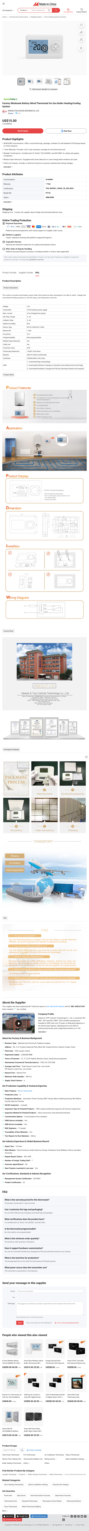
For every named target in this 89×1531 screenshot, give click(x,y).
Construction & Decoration (18, 17)
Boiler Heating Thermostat (11, 1463)
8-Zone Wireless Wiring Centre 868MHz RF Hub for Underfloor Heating (12, 1363)
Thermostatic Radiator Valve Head (35, 1459)
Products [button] (23, 10)
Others (26, 1463)
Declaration (68, 1525)
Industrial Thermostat (29, 1501)
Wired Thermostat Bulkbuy (31, 1506)
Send (20, 1323)
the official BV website (55, 1006)
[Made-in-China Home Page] (44, 4)
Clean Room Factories (63, 1495)
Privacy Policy (80, 1525)
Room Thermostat (25, 1091)
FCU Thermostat (29, 1455)
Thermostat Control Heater (52, 1501)
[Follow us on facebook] (72, 1516)
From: (13, 1291)
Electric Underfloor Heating (38, 1484)
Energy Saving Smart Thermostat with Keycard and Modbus (55, 1363)
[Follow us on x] (75, 1516)
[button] (3, 3)
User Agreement (57, 1525)
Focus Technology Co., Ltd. (28, 1525)
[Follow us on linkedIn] (63, 1519)
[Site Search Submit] (56, 10)
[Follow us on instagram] (78, 1516)
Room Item (8, 1495)
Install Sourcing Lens (13, 1519)
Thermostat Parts (10, 1501)
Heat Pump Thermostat (10, 1455)
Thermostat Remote (74, 1501)
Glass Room (21, 1495)
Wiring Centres (49, 1459)
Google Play (22, 1516)
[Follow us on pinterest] (85, 1516)
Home (4, 17)
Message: (11, 1303)
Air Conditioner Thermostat (54, 1455)
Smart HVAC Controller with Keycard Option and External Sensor (76, 1363)
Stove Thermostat (10, 1506)
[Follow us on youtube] (82, 1516)
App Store (8, 1516)
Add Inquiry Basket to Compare (44, 89)
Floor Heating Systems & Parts (55, 17)
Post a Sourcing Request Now (67, 1323)
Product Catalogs (35, 1450)
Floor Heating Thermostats (14, 1484)
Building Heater (36, 17)
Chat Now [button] (68, 131)
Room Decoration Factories (40, 1495)
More (4, 1511)
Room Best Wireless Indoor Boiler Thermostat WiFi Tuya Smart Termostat (33, 1363)
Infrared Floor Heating (60, 1484)
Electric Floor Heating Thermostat (14, 1459)
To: (14, 1297)
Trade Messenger (39, 1516)
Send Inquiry (23, 131)
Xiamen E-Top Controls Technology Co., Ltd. (23, 110)
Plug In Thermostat (72, 1455)
